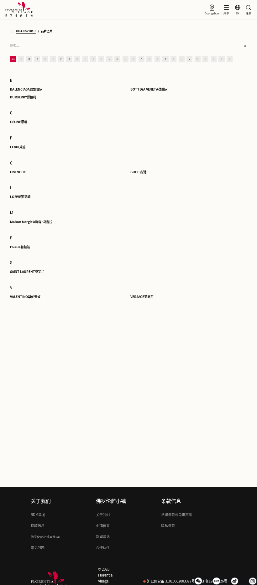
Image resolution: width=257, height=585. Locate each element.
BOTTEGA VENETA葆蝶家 (148, 89)
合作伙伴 (103, 547)
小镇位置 (103, 525)
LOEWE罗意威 (20, 196)
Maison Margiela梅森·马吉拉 (31, 221)
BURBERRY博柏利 (23, 97)
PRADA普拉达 (20, 246)
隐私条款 (168, 525)
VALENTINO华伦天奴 (25, 296)
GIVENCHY (17, 172)
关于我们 (103, 514)
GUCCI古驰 (138, 172)
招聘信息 (38, 525)
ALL (13, 59)
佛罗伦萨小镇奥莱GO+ (46, 536)
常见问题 (38, 547)
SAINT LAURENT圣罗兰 (27, 271)
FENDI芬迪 (17, 147)
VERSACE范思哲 (141, 296)
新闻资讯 (103, 536)
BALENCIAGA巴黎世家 (26, 89)
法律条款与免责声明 (176, 514)
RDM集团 (38, 514)
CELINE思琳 (18, 121)
